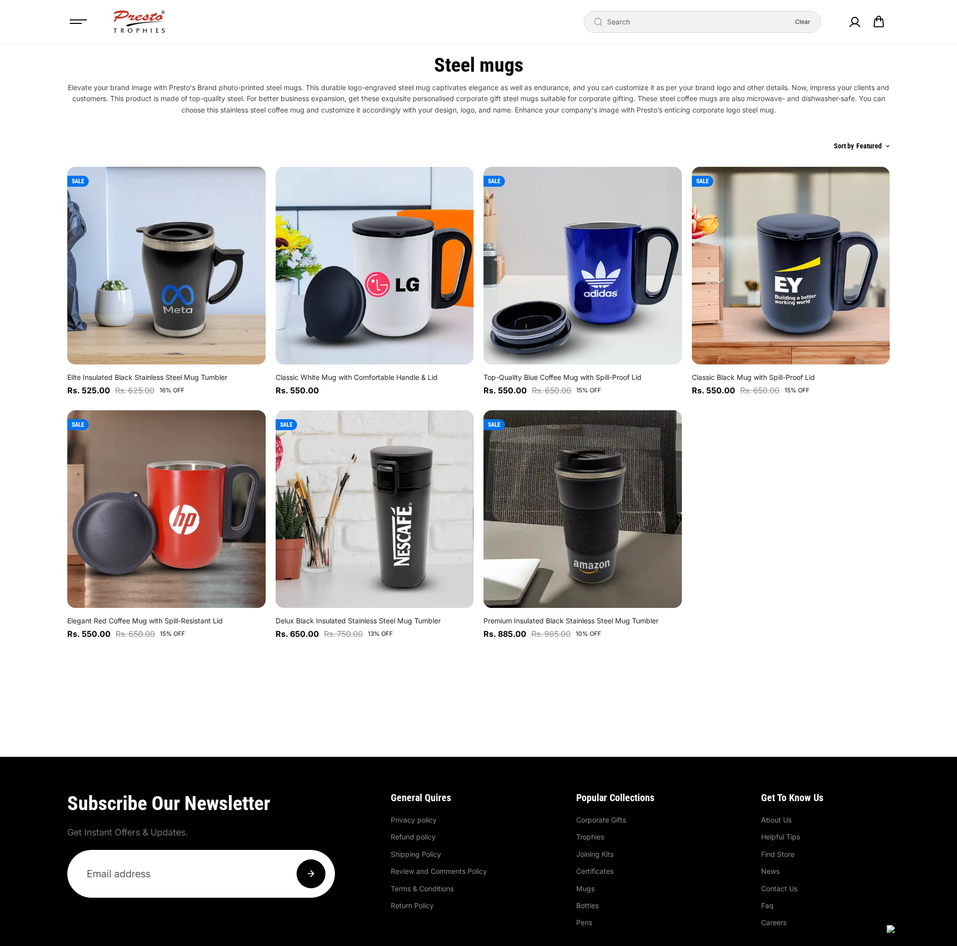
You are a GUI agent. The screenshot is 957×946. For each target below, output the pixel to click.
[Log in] (854, 22)
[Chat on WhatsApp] (917, 930)
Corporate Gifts (601, 820)
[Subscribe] (311, 873)
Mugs (585, 888)
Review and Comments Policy (439, 871)
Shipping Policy (416, 854)
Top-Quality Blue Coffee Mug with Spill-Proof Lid (562, 377)
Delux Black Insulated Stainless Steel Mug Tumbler (358, 620)
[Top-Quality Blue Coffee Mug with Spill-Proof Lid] (582, 266)
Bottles (587, 905)
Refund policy (413, 836)
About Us (776, 820)
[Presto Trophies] (139, 21)
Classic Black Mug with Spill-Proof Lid (753, 377)
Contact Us (779, 888)
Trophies (590, 836)
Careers (774, 922)
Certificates (595, 871)
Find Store (778, 854)
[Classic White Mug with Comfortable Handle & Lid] (375, 266)
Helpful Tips (780, 836)
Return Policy (412, 905)
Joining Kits (595, 854)
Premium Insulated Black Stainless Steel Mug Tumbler (570, 620)
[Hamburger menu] (78, 22)
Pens (584, 922)
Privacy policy (414, 820)
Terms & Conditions (422, 888)
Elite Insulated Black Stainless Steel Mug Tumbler (147, 377)
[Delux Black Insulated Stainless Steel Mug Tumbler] (375, 509)
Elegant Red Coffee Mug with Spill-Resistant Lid (145, 620)
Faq (767, 905)
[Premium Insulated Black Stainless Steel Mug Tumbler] (582, 509)
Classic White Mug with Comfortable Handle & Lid (357, 377)
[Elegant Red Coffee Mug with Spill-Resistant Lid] (166, 509)
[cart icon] (879, 22)
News (770, 871)
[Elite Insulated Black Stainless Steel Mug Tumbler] (166, 266)
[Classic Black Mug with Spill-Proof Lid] (791, 266)
